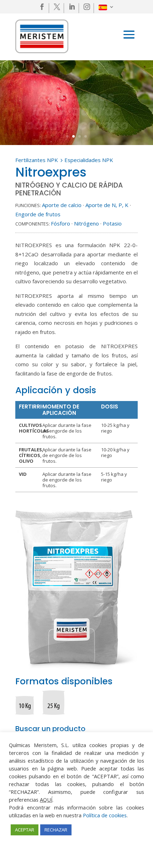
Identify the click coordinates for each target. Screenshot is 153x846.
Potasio (112, 223)
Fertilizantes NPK (36, 159)
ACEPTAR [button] (24, 829)
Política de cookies (105, 815)
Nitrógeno (86, 223)
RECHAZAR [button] (55, 829)
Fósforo (60, 223)
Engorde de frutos (37, 214)
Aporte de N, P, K (106, 204)
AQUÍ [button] (46, 799)
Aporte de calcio (61, 204)
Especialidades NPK (88, 159)
